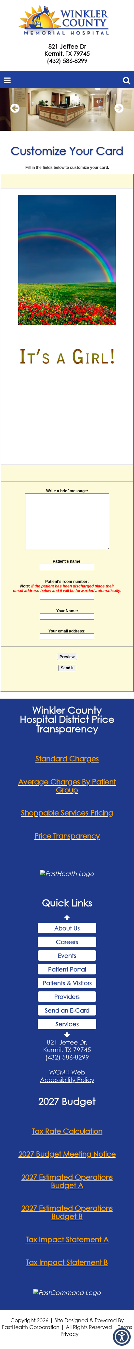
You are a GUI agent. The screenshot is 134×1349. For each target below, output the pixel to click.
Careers (67, 941)
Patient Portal (67, 969)
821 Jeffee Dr (67, 46)
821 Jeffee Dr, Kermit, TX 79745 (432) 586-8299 (67, 1049)
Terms (125, 1327)
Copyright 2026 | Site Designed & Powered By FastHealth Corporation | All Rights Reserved (63, 1323)
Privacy (69, 1333)
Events (67, 955)
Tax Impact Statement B (67, 1262)
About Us (67, 928)
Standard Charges (67, 758)
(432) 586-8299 (67, 60)
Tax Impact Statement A (67, 1239)
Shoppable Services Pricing (67, 812)
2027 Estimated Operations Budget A (67, 1181)
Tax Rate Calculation (67, 1131)
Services (67, 1024)
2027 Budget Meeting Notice (67, 1154)
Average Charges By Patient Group (67, 786)
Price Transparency (67, 836)
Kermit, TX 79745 (67, 53)
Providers (67, 996)
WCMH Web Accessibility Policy (67, 1075)
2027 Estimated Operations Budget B (67, 1212)
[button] (15, 111)
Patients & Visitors (67, 982)
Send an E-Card (67, 1010)
